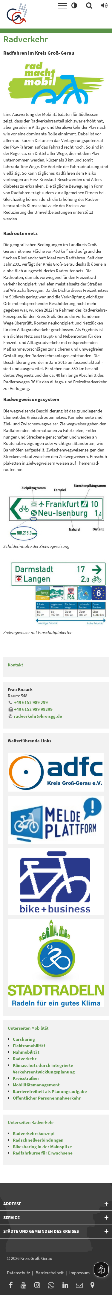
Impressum (79, 1272)
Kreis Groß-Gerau (36, 1258)
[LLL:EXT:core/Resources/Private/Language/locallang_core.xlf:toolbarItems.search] (89, 6)
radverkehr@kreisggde (38, 716)
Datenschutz (18, 1272)
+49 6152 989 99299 (33, 709)
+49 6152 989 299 (30, 702)
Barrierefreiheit (50, 1272)
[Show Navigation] (62, 6)
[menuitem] (13, 1286)
